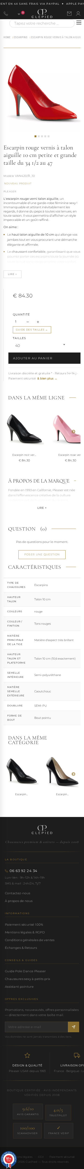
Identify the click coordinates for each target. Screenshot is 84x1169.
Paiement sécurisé (62, 1156)
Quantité (21, 314)
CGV (41, 1156)
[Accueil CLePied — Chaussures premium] (42, 829)
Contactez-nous (17, 893)
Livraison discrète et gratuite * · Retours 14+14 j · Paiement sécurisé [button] (43, 375)
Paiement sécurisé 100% (24, 924)
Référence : (9, 176)
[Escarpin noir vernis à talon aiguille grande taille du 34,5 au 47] (24, 429)
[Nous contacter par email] (69, 13)
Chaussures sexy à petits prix (27, 979)
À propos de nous (18, 901)
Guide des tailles (30, 329)
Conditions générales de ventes (30, 940)
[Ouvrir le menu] (79, 22)
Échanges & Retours (21, 948)
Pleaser (10, 191)
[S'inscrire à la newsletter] (73, 1027)
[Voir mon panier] (16, 13)
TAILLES (20, 338)
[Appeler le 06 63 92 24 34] (6, 13)
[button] (35, 136)
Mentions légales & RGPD (25, 932)
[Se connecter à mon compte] (78, 13)
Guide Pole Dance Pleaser (25, 971)
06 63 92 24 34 (23, 871)
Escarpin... (21, 794)
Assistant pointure (19, 986)
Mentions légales (20, 1156)
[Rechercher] (69, 23)
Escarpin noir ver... (24, 454)
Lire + (42, 507)
